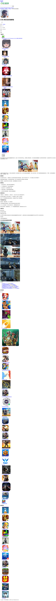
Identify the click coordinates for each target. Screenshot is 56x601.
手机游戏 (6, 7)
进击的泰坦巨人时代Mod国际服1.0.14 (8, 288)
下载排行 (1, 1)
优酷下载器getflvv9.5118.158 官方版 (7, 286)
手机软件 (9, 7)
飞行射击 (9, 8)
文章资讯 (12, 7)
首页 (1, 7)
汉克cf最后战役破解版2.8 (6, 284)
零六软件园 (2, 8)
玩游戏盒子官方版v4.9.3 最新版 (7, 287)
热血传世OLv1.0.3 (5, 283)
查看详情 (11, 283)
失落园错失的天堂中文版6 (6, 285)
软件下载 (3, 7)
